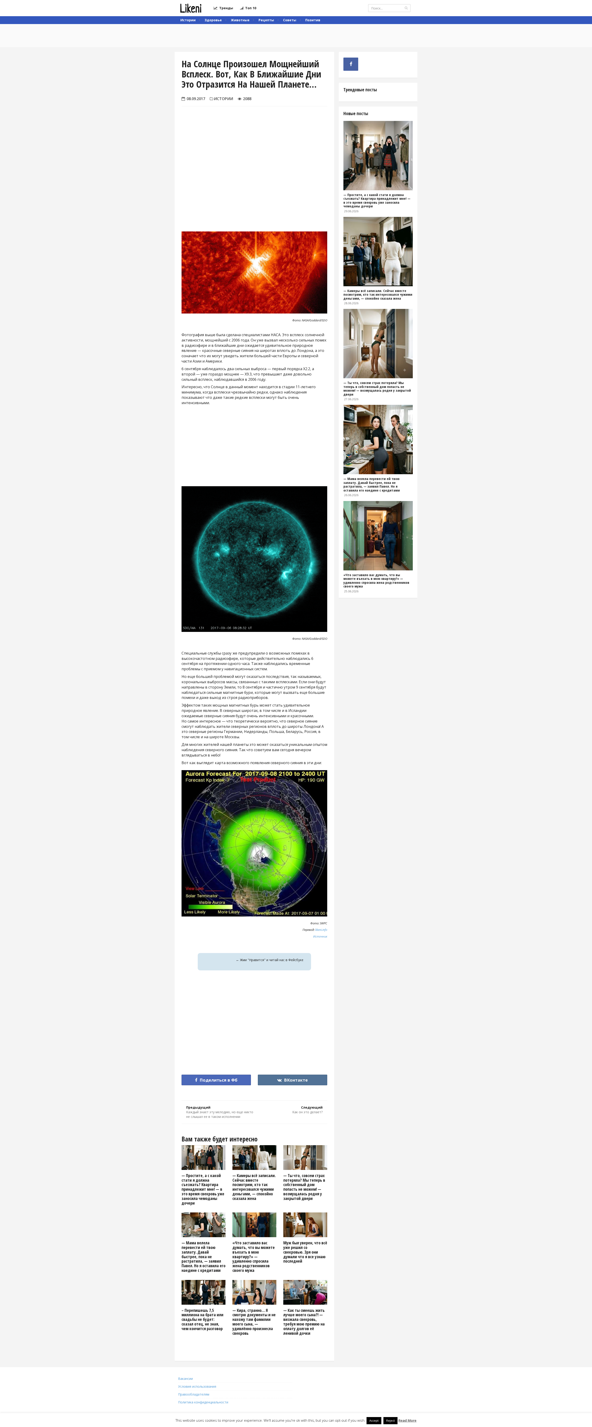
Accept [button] (374, 1420)
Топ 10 (249, 8)
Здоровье (213, 20)
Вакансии (185, 1378)
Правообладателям (193, 1394)
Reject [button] (390, 1420)
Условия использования (197, 1386)
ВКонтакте (295, 1080)
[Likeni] (190, 8)
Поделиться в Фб (217, 1080)
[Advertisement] (254, 176)
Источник (320, 936)
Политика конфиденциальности (203, 1402)
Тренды (225, 8)
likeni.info (321, 930)
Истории (188, 20)
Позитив (312, 20)
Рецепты (266, 20)
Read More (407, 1420)
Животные (240, 20)
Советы (289, 20)
